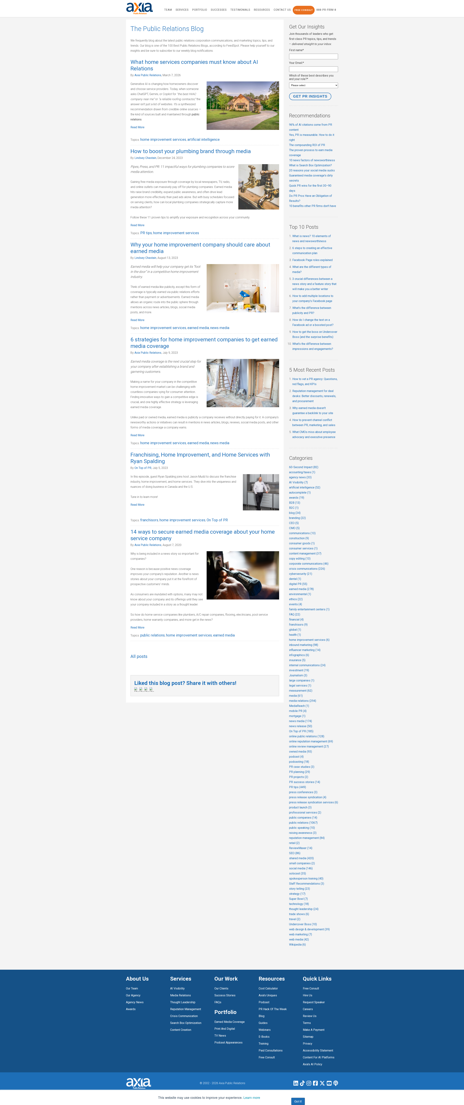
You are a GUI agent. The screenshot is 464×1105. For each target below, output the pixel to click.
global (295, 629)
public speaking (302, 827)
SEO (294, 853)
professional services (305, 812)
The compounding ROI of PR (307, 145)
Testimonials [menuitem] (240, 9)
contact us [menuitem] (282, 9)
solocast (297, 873)
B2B (294, 502)
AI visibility (177, 988)
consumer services (303, 548)
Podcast (264, 1002)
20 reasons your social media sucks (312, 170)
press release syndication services (313, 802)
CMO (294, 528)
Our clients (221, 988)
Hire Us (307, 995)
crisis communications (307, 568)
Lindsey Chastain (145, 158)
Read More (137, 127)
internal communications (307, 665)
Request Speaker (314, 1002)
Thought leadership (182, 1002)
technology (299, 904)
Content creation (180, 1030)
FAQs (217, 1002)
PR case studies (301, 767)
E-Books (264, 1036)
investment (299, 670)
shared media (301, 858)
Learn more (251, 1097)
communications (302, 533)
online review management (309, 746)
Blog (261, 1016)
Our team (132, 988)
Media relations (180, 995)
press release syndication (307, 797)
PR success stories (304, 782)
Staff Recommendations (306, 883)
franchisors (149, 520)
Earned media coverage (229, 1022)
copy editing (299, 558)
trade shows (299, 914)
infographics (299, 655)
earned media (198, 328)
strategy (297, 893)
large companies (301, 680)
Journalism (298, 675)
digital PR (298, 584)
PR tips (146, 233)
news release (300, 726)
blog (295, 513)
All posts (138, 656)
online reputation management (311, 741)
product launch (300, 807)
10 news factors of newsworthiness (312, 160)
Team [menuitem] (168, 9)
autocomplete (300, 492)
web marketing (300, 934)
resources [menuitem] (262, 9)
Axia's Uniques (268, 995)
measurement (300, 690)
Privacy (307, 1043)
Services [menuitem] (182, 9)
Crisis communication (184, 1016)
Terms (307, 1023)
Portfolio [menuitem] (199, 9)
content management (305, 553)
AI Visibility (298, 482)
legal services (300, 685)
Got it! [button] (298, 1101)
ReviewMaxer (300, 848)
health (295, 634)
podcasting (299, 761)
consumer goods (302, 543)
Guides (263, 1023)
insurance (297, 660)
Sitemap (308, 1036)
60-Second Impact (303, 467)
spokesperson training (306, 878)
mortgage (297, 716)
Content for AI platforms (318, 1057)
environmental (300, 594)
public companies (303, 817)
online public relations (306, 736)
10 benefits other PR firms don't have (312, 206)
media (296, 695)
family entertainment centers (309, 609)
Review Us (309, 1016)
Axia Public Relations (147, 75)
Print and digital (224, 1028)
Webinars (265, 1030)
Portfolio (225, 1012)
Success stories (224, 995)
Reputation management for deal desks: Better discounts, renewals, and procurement (314, 396)
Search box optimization (185, 1023)
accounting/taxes (302, 472)
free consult (267, 1057)
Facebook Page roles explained (312, 260)
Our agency (133, 995)
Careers (308, 1009)
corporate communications (308, 563)
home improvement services (163, 139)
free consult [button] (304, 10)
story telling (299, 888)
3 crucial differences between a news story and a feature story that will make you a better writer (314, 284)
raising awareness (302, 833)
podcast (296, 756)
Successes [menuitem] (219, 9)
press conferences (303, 792)
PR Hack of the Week (273, 1009)
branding (297, 518)
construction (299, 538)
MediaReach (299, 706)
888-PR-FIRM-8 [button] (326, 9)
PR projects (298, 777)
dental (295, 579)
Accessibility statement (318, 1050)
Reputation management (185, 1009)
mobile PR (297, 711)
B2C (294, 508)
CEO (294, 523)
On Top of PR (142, 468)
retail (294, 843)
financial (296, 619)
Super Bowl (298, 899)
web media (299, 939)
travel (294, 919)
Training (263, 1043)
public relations (152, 635)
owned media (300, 751)
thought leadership (303, 909)
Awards (131, 1009)
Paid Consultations (271, 1050)
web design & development (309, 929)
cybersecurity (300, 574)
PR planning (299, 772)
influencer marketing (304, 650)
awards (296, 497)
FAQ (294, 614)
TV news (220, 1035)
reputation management (307, 838)
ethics (296, 599)
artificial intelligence (203, 139)
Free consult (311, 988)
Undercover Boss (303, 924)
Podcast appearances (228, 1042)
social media (301, 868)
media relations (302, 701)
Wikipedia (297, 944)
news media (219, 328)
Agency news (135, 1002)
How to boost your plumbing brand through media (190, 151)
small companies (302, 863)
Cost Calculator (268, 988)
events (295, 604)
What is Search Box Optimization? (310, 165)
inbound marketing (303, 645)
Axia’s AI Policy (312, 1064)
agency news (300, 477)
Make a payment (313, 1030)
